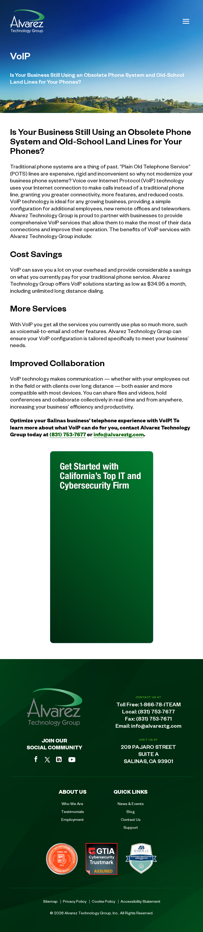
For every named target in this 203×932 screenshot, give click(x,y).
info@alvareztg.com (119, 434)
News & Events (131, 803)
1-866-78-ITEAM (160, 705)
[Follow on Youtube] (72, 759)
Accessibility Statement (140, 901)
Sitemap (50, 901)
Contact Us (131, 819)
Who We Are (72, 803)
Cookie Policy (103, 901)
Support (130, 827)
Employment (72, 819)
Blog (131, 811)
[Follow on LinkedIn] (59, 759)
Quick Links (130, 791)
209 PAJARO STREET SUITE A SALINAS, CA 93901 (148, 755)
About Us (72, 791)
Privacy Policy (74, 901)
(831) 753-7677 (67, 434)
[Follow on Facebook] (36, 759)
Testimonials (72, 811)
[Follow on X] (47, 759)
